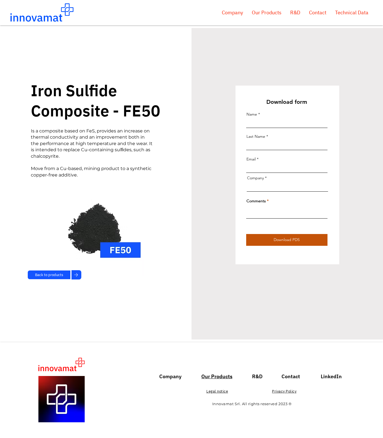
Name (251, 114)
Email (251, 159)
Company (255, 178)
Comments (256, 201)
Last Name (255, 136)
